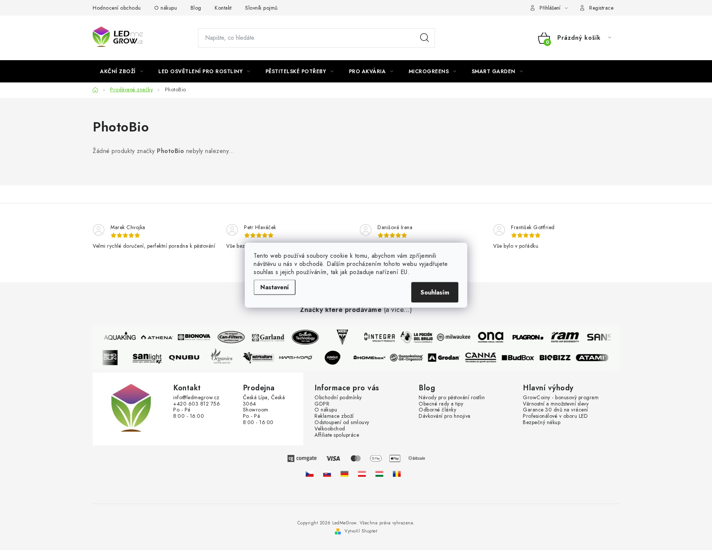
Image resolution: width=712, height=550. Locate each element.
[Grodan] (445, 357)
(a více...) (398, 310)
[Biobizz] (557, 357)
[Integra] (377, 337)
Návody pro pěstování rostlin (452, 397)
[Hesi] (340, 337)
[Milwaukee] (451, 337)
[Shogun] (112, 357)
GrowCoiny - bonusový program (561, 397)
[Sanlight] (149, 357)
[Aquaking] (117, 337)
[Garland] (266, 337)
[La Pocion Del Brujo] (414, 337)
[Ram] (562, 337)
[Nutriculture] (260, 357)
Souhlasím (435, 292)
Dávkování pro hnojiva (445, 416)
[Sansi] (600, 337)
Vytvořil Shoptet (361, 531)
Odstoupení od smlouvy (341, 422)
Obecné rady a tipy (441, 404)
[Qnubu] (186, 357)
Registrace (601, 8)
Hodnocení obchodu (117, 8)
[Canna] (482, 357)
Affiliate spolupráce (336, 435)
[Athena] (155, 337)
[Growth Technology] (303, 337)
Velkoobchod (329, 429)
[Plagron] (525, 337)
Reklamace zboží (334, 416)
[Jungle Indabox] (334, 357)
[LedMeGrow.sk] (327, 473)
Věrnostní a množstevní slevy (556, 404)
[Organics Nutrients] (223, 357)
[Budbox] (519, 357)
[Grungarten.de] (344, 473)
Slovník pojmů (261, 8)
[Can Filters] (229, 337)
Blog (196, 8)
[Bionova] (192, 337)
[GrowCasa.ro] (397, 473)
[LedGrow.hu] (379, 473)
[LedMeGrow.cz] (310, 473)
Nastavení (274, 287)
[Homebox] (371, 357)
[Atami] (594, 357)
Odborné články (437, 410)
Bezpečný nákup (541, 422)
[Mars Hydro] (297, 357)
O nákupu (165, 8)
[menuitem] (122, 71)
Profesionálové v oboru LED (555, 416)
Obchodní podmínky (338, 397)
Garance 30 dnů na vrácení (555, 410)
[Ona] (488, 337)
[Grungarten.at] (362, 473)
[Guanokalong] (408, 357)
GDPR (321, 404)
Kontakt (223, 8)
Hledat (424, 38)
